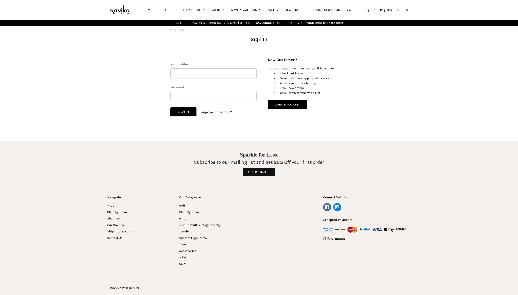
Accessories (187, 251)
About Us (113, 218)
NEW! (183, 257)
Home (147, 10)
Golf (163, 10)
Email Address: (181, 64)
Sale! (182, 264)
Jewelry (292, 10)
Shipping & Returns (121, 231)
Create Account (287, 104)
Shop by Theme (117, 212)
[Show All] (349, 10)
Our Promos (115, 225)
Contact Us (114, 238)
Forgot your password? (216, 112)
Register (386, 10)
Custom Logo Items (325, 10)
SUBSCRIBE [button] (259, 171)
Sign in (370, 10)
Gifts (216, 10)
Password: (177, 87)
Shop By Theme (190, 10)
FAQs (110, 205)
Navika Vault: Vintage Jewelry (254, 10)
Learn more (335, 23)
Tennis (183, 244)
